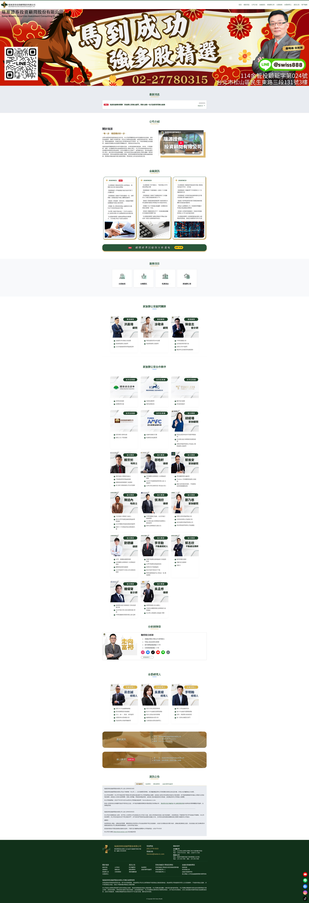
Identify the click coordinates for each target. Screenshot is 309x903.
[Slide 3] (156, 84)
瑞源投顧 (184, 867)
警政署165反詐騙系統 (167, 803)
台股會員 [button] (279, 4)
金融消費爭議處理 (146, 869)
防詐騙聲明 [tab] (139, 784)
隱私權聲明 (132, 869)
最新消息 (246, 4)
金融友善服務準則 (187, 871)
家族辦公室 (105, 871)
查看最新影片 (146, 657)
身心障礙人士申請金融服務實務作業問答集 (194, 874)
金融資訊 (262, 4)
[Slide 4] (159, 84)
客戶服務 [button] (304, 4)
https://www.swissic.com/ (120, 831)
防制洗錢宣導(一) (160, 869)
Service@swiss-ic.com (155, 854)
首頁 (240, 4)
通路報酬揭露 (133, 871)
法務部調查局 (179, 803)
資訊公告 (297, 4)
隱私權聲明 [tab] (156, 784)
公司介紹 (254, 4)
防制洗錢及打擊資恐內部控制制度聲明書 (167, 867)
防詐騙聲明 (132, 867)
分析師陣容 (118, 871)
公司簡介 (117, 867)
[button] (154, 247)
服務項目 (117, 869)
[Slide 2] (153, 84)
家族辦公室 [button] (270, 4)
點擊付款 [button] (131, 759)
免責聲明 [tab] (148, 784)
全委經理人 (288, 4)
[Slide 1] (150, 84)
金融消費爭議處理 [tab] (167, 784)
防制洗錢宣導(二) (160, 871)
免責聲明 (144, 867)
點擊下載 (178, 247)
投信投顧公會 (186, 869)
